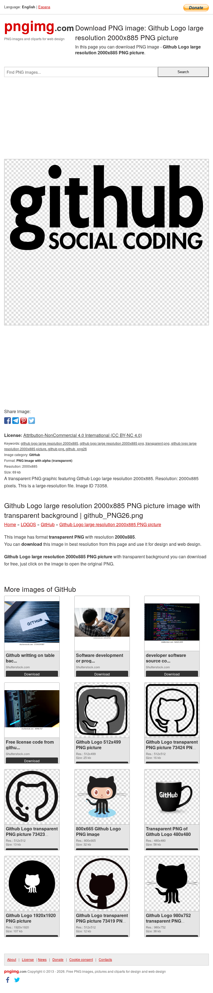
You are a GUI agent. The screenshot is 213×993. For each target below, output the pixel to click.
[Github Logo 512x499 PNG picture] (102, 710)
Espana (44, 6)
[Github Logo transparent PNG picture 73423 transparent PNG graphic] (32, 797)
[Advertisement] (106, 120)
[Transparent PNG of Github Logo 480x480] (172, 797)
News (42, 959)
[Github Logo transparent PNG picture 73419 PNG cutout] (102, 884)
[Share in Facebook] (7, 420)
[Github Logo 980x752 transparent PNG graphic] (172, 884)
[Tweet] (31, 420)
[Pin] (23, 420)
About (11, 959)
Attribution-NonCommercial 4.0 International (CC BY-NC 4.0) (82, 435)
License (28, 959)
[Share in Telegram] (15, 420)
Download (32, 674)
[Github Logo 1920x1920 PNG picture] (32, 884)
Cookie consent (81, 959)
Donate (58, 959)
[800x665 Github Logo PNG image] (102, 796)
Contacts (105, 959)
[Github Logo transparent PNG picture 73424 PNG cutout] (172, 710)
